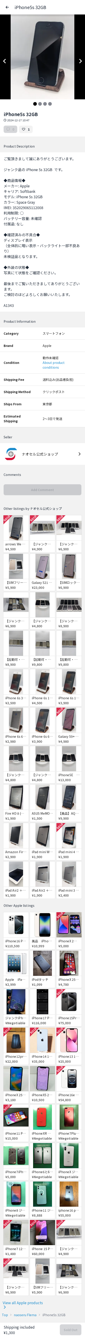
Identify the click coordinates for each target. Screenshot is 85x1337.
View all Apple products (23, 1302)
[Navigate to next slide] (80, 61)
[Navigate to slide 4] (50, 104)
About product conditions (54, 365)
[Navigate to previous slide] (4, 61)
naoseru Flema (25, 1315)
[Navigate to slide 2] (40, 104)
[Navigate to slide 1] (35, 104)
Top (5, 1315)
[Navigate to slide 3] (45, 104)
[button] (7, 7)
